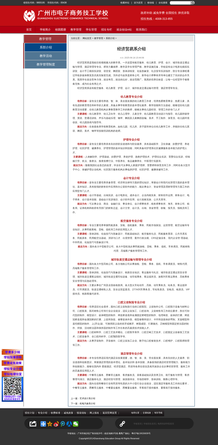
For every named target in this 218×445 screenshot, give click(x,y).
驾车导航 (158, 413)
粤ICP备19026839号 (141, 433)
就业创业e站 (124, 29)
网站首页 (87, 38)
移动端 (150, 2)
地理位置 (135, 413)
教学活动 (46, 56)
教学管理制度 (46, 64)
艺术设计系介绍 (87, 398)
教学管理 (76, 29)
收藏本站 (124, 2)
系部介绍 (46, 47)
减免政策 (68, 412)
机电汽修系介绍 (87, 403)
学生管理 (91, 29)
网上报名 (94, 412)
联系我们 (141, 29)
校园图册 (60, 29)
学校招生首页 (150, 424)
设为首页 (138, 2)
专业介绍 (42, 412)
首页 (29, 29)
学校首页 (138, 424)
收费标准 (55, 412)
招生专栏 (106, 29)
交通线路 (147, 413)
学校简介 (45, 29)
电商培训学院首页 (166, 424)
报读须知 (81, 412)
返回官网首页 (110, 412)
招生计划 (29, 412)
